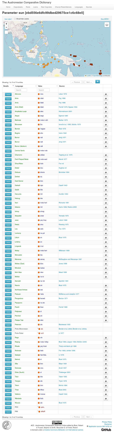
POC (16, 407)
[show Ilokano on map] (106, 207)
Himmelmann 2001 (65, 111)
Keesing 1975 (63, 224)
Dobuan (17, 172)
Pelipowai (18, 311)
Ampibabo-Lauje (20, 111)
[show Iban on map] (106, 203)
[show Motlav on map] (106, 277)
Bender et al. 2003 (65, 329)
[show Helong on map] (106, 198)
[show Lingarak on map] (106, 246)
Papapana (18, 303)
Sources (89, 7)
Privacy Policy (107, 422)
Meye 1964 (63, 363)
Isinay (17, 211)
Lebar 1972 (63, 94)
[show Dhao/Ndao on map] (106, 164)
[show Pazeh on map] (106, 307)
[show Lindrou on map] (106, 242)
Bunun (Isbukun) (21, 146)
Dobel (17, 168)
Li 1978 (61, 355)
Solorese (18, 368)
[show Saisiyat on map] (106, 355)
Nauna (17, 285)
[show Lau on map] (106, 229)
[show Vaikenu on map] (106, 394)
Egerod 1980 (63, 116)
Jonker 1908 (70, 350)
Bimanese (18, 124)
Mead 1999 (63, 272)
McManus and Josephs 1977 (69, 294)
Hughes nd (62, 168)
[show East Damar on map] (106, 181)
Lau (16, 229)
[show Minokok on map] (106, 268)
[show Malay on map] (106, 251)
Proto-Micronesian (21, 329)
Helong (17, 198)
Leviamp (18, 233)
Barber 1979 (63, 120)
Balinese (18, 120)
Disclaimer (108, 424)
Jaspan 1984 (71, 342)
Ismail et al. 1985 (65, 124)
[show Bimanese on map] (106, 125)
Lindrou (17, 242)
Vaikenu (17, 394)
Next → (89, 82)
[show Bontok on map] (106, 129)
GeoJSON (104, 19)
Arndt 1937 (63, 368)
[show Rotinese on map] (106, 351)
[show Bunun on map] (106, 138)
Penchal (18, 316)
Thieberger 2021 (65, 372)
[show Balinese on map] (106, 120)
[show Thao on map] (106, 390)
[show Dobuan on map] (106, 172)
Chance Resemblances (63, 7)
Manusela (18, 255)
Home (8, 7)
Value (40, 86)
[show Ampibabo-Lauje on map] (106, 112)
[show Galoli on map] (106, 190)
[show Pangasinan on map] (106, 299)
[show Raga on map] (106, 338)
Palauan (18, 294)
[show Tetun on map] (106, 386)
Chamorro (18, 155)
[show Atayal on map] (106, 116)
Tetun (17, 385)
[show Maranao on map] (106, 259)
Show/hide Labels (22, 19)
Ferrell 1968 (63, 307)
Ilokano (17, 207)
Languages (79, 7)
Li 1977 (61, 333)
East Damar (19, 181)
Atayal (17, 116)
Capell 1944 (63, 394)
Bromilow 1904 (64, 172)
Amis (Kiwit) (19, 107)
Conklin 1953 (63, 194)
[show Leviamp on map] (106, 233)
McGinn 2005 (82, 342)
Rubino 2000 (72, 207)
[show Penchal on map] (106, 316)
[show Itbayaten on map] (106, 216)
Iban (16, 203)
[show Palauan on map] (106, 294)
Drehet (17, 176)
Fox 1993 (62, 350)
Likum (17, 237)
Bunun (17, 137)
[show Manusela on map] (106, 255)
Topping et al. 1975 (65, 155)
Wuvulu (17, 403)
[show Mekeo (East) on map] (106, 264)
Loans (35, 7)
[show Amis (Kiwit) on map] (106, 107)
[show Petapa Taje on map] (106, 320)
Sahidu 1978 (76, 124)
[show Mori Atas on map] (106, 272)
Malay (17, 250)
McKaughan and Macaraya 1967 (70, 259)
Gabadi (17, 185)
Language (19, 86)
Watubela (18, 398)
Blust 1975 (62, 237)
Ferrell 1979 (63, 107)
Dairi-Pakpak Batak (21, 159)
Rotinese (18, 350)
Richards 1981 (64, 203)
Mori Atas (18, 272)
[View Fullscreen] (6, 32)
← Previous (76, 82)
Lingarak (18, 246)
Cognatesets (18, 7)
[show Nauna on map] (106, 285)
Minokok (18, 268)
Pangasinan (19, 298)
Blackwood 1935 (64, 324)
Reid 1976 (62, 129)
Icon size (8, 19)
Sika (16, 363)
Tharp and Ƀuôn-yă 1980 (67, 346)
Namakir (18, 281)
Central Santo (20, 150)
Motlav (17, 276)
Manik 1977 (63, 159)
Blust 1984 (62, 342)
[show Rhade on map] (106, 346)
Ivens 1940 (63, 133)
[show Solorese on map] (106, 368)
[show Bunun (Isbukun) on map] (106, 146)
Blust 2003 (62, 390)
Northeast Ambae (21, 289)
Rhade (17, 346)
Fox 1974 (62, 229)
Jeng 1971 (62, 137)
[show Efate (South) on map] (106, 372)
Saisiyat (17, 355)
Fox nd (61, 163)
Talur (16, 376)
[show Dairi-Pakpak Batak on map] (106, 159)
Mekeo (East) (19, 263)
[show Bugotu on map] (106, 133)
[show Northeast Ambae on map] (106, 290)
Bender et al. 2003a (80, 329)
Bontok (17, 129)
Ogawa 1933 (72, 107)
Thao (17, 390)
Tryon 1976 (63, 381)
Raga (17, 337)
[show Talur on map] (106, 377)
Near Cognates (46, 7)
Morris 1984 (63, 385)
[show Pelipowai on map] (106, 312)
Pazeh (17, 307)
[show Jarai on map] (106, 220)
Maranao (18, 259)
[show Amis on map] (106, 98)
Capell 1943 (63, 185)
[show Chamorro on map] (106, 155)
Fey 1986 (62, 98)
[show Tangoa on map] (106, 381)
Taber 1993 (63, 376)
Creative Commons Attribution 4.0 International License (63, 430)
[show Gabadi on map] (106, 185)
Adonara (18, 94)
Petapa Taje (19, 320)
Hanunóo (18, 194)
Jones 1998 (63, 263)
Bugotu (17, 133)
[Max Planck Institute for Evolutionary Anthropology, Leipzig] (6, 425)
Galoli (17, 189)
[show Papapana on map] (106, 303)
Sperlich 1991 (63, 281)
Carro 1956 (63, 207)
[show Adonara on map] (106, 94)
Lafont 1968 (63, 220)
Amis (16, 98)
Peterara (18, 324)
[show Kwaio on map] (106, 225)
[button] (42, 23)
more (8, 94)
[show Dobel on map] (106, 168)
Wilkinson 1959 (64, 250)
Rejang (17, 342)
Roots (28, 7)
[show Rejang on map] (106, 342)
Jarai (16, 220)
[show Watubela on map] (106, 399)
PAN (16, 411)
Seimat (17, 359)
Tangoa (17, 381)
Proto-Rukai (19, 333)
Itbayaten (18, 216)
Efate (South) (19, 372)
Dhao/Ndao (19, 163)
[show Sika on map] (106, 364)
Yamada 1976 (64, 216)
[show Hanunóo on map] (106, 194)
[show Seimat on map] (106, 359)
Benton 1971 (63, 298)
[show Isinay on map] (106, 212)
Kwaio (17, 224)
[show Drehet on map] (106, 177)
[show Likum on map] (106, 238)
